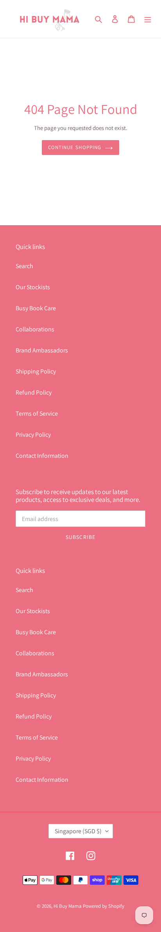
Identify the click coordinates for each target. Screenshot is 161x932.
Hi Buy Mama (68, 906)
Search (24, 266)
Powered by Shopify (103, 906)
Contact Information (42, 456)
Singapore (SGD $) (78, 831)
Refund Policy (34, 392)
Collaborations (35, 329)
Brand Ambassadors (42, 350)
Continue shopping (74, 147)
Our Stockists (33, 287)
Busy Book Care (36, 308)
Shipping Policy (36, 371)
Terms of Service (37, 413)
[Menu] (148, 18)
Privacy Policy (33, 434)
